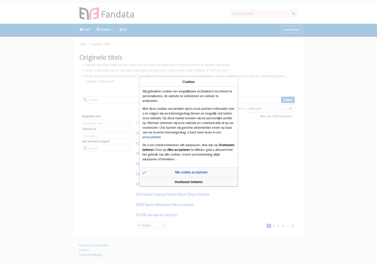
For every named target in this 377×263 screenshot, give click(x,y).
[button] (188, 172)
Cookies (188, 81)
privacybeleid (151, 136)
